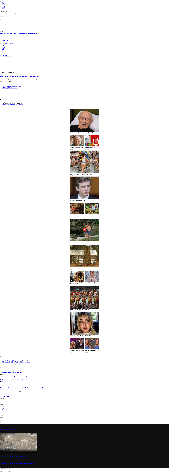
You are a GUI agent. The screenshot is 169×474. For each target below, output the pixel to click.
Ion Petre (2, 389)
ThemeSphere (12, 468)
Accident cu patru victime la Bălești (6, 40)
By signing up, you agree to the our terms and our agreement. (11, 418)
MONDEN (3, 7)
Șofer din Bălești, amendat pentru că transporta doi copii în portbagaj (11, 36)
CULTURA (3, 6)
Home (2, 469)
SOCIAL (3, 8)
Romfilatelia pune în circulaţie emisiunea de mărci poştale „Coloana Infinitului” (19, 76)
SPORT (3, 9)
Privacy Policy (17, 418)
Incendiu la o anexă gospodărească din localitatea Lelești (9, 88)
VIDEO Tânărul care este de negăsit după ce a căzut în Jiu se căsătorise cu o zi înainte (14, 379)
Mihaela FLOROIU (3, 78)
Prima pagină (3, 2)
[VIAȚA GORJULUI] (6, 43)
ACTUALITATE (4, 47)
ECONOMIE (4, 5)
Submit (9, 471)
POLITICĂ (3, 51)
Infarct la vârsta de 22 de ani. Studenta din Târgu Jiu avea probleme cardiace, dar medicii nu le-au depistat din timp (18, 363)
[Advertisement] (84, 64)
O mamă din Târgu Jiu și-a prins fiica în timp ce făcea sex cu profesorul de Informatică (14, 360)
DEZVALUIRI (4, 4)
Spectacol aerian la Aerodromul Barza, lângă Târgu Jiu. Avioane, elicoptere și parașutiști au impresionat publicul (19, 33)
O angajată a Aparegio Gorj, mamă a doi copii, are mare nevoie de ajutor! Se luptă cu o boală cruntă (16, 362)
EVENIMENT (4, 3)
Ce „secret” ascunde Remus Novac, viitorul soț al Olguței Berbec (11, 361)
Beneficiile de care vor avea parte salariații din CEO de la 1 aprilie (11, 364)
